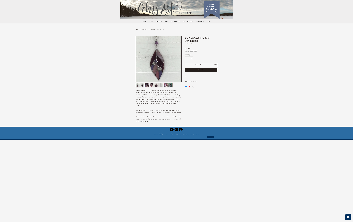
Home (138, 29)
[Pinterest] (176, 129)
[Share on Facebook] (186, 87)
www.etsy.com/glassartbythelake (189, 134)
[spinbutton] (189, 58)
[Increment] (192, 58)
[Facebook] (172, 129)
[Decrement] (186, 58)
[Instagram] (181, 129)
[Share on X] (193, 87)
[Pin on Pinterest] (189, 87)
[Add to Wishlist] (215, 65)
